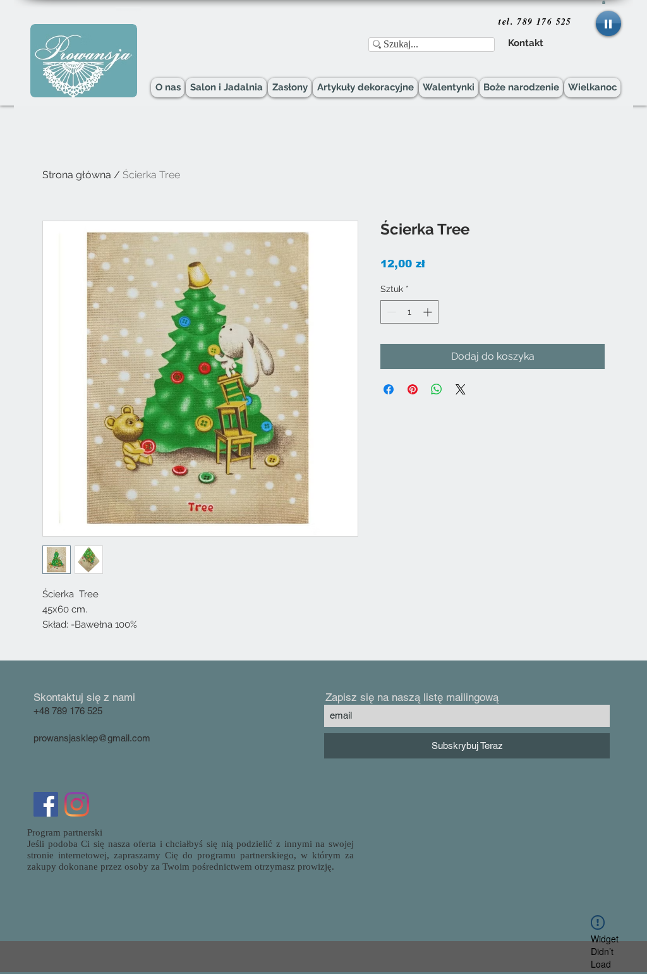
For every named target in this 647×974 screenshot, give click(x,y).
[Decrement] (390, 312)
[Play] (608, 23)
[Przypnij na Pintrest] (412, 389)
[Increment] (429, 312)
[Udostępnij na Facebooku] (388, 389)
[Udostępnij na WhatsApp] (436, 389)
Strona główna (76, 175)
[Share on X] (460, 389)
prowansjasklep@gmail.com (91, 738)
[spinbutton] (409, 312)
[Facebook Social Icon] (45, 804)
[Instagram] (76, 804)
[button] (603, 2)
